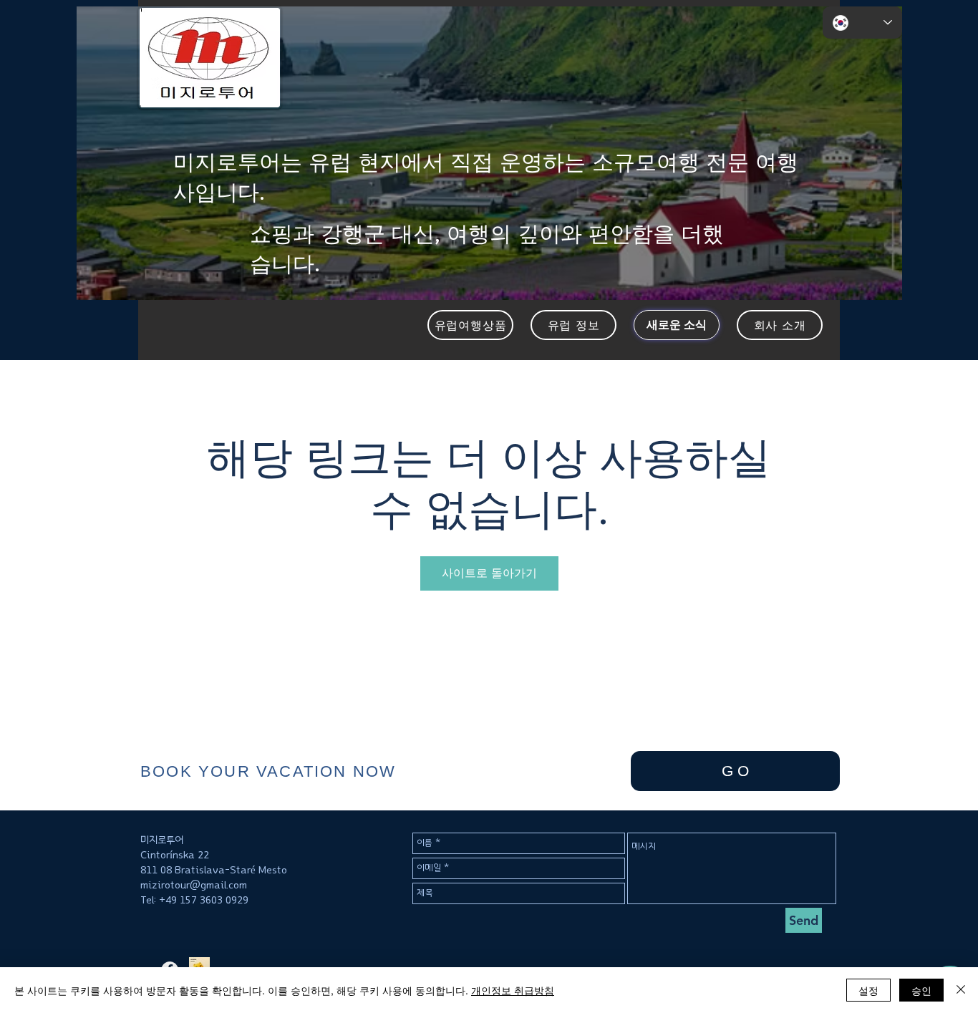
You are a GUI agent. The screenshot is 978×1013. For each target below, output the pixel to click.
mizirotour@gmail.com (193, 885)
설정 (868, 990)
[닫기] (960, 990)
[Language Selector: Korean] (862, 22)
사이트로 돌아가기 (489, 573)
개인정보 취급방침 (512, 990)
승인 (921, 990)
